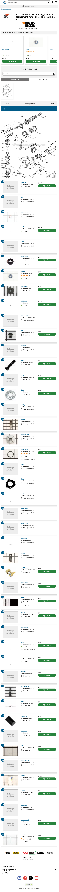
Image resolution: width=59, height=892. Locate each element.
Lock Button (24, 731)
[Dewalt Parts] (16, 853)
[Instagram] (25, 878)
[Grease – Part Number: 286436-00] (10, 780)
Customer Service (8, 866)
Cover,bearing (24, 256)
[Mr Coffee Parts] (49, 853)
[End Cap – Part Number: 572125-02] (10, 617)
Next (52, 104)
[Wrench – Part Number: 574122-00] (10, 839)
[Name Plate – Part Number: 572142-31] (10, 810)
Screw (22, 360)
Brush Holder (24, 568)
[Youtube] (36, 878)
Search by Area (42, 79)
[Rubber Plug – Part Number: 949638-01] (10, 721)
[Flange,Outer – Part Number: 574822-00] (10, 528)
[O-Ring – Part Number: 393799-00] (10, 750)
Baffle (22, 375)
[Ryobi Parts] (24, 853)
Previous (6, 104)
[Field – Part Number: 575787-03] (10, 202)
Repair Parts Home (6, 9)
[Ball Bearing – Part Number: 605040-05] (12, 42)
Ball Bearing (5, 49)
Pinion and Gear (25, 316)
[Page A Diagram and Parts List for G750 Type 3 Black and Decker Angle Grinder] (29, 145)
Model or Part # (12, 2)
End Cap (23, 612)
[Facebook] (19, 878)
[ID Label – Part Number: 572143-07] (10, 795)
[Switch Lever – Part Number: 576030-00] (10, 587)
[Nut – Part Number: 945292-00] (10, 335)
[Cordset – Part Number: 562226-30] (10, 246)
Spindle (23, 419)
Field (22, 197)
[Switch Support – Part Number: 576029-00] (10, 632)
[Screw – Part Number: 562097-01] (10, 365)
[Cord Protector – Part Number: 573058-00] (10, 691)
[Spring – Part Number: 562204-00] (10, 647)
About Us (5, 873)
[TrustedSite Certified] (29, 884)
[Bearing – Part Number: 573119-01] (10, 409)
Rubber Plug (24, 716)
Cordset (23, 241)
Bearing (28, 49)
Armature (23, 182)
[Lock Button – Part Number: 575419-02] (10, 736)
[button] (1, 2)
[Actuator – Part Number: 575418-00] (10, 558)
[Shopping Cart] (56, 2)
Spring (22, 642)
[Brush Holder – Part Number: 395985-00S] (10, 573)
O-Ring (22, 746)
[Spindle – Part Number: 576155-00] (10, 424)
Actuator (23, 553)
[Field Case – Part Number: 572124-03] (10, 676)
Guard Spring (24, 449)
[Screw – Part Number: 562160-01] (10, 706)
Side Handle (24, 538)
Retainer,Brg (24, 286)
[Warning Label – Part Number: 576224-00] (10, 825)
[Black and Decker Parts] (7, 853)
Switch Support (25, 627)
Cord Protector (25, 686)
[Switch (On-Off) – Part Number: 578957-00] (10, 217)
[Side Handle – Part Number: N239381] (10, 543)
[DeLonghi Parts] (40, 853)
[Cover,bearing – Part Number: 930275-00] (10, 261)
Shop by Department (9, 870)
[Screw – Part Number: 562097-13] (10, 602)
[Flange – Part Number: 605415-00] (10, 484)
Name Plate (24, 805)
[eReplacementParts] (4, 2)
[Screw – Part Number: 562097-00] (10, 662)
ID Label (23, 790)
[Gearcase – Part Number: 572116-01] (10, 350)
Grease (23, 775)
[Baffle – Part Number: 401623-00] (10, 380)
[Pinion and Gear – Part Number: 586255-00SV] (10, 320)
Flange (22, 390)
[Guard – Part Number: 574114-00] (10, 469)
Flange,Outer (24, 523)
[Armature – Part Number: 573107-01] (10, 187)
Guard (22, 464)
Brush (22, 227)
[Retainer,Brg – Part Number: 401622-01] (10, 291)
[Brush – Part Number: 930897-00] (10, 232)
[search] (49, 2)
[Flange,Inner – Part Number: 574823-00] (10, 513)
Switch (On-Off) (25, 212)
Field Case (23, 671)
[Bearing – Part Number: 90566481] (36, 42)
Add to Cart (13, 61)
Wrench (23, 835)
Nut (22, 330)
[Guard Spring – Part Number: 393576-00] (10, 454)
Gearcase (23, 345)
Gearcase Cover (25, 434)
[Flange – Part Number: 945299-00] (10, 395)
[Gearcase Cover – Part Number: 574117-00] (10, 439)
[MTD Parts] (32, 853)
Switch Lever (24, 583)
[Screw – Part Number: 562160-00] (10, 498)
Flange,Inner (24, 508)
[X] (31, 878)
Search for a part (7, 74)
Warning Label (25, 820)
